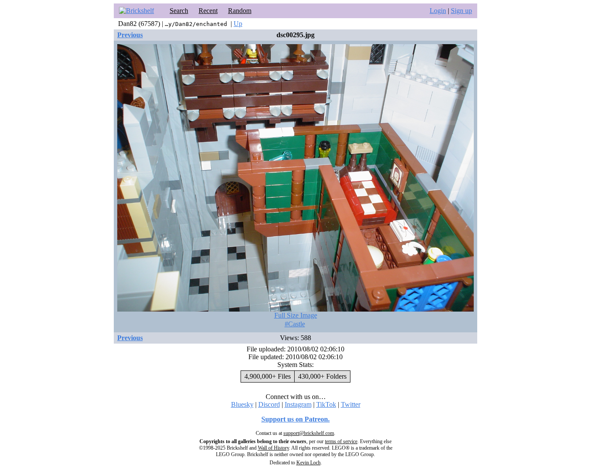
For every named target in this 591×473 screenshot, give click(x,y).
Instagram (298, 404)
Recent (208, 10)
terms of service (341, 441)
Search (179, 10)
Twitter (350, 404)
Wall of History (273, 448)
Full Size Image (295, 315)
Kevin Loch (308, 463)
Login (438, 10)
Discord (269, 404)
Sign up (461, 10)
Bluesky (242, 404)
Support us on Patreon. (295, 419)
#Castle (295, 324)
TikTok (326, 404)
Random (239, 10)
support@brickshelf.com (308, 433)
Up (238, 23)
